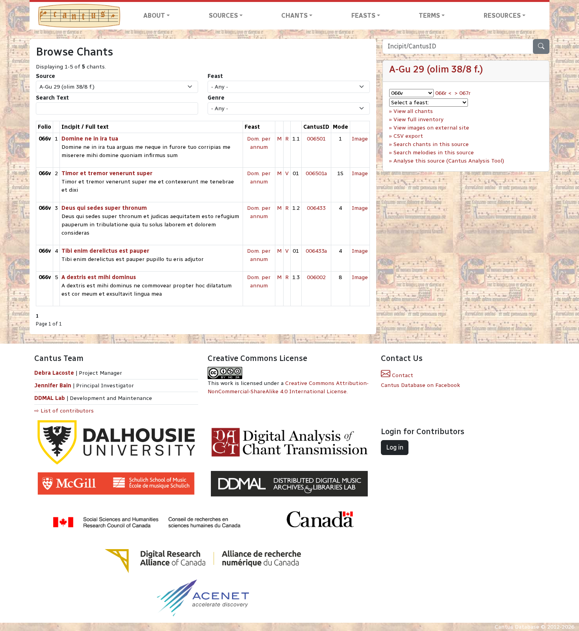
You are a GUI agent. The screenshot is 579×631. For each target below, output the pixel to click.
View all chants (413, 111)
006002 (316, 277)
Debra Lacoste (54, 373)
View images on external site (431, 127)
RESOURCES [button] (502, 15)
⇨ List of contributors (64, 410)
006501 (316, 138)
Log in (394, 447)
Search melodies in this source (433, 152)
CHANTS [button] (294, 15)
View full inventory (418, 119)
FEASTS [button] (363, 15)
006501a (316, 173)
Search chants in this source (431, 144)
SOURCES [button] (223, 15)
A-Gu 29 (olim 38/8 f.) (436, 69)
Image (360, 138)
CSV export (408, 136)
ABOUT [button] (154, 15)
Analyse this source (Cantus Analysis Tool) (448, 160)
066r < (443, 93)
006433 (316, 208)
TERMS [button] (429, 15)
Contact (401, 375)
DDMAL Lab (49, 398)
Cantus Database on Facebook (420, 385)
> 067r (463, 93)
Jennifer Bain (53, 385)
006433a (316, 251)
